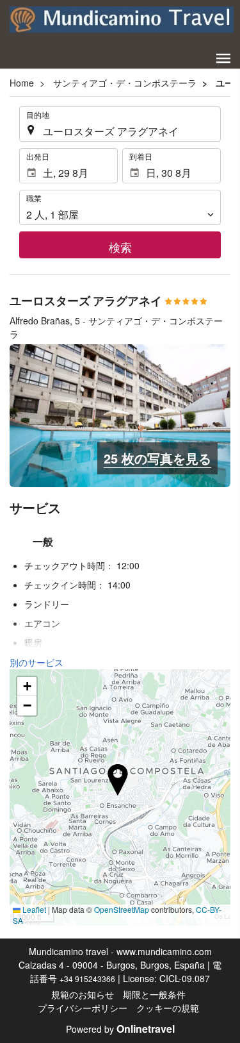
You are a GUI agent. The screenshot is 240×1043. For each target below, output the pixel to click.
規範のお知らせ (82, 994)
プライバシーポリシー (82, 1007)
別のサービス (36, 662)
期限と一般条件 (154, 994)
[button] (223, 58)
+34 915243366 (87, 978)
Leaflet (33, 909)
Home (22, 82)
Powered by (120, 1028)
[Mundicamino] (122, 19)
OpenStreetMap (121, 909)
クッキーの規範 (167, 1007)
